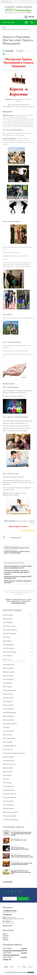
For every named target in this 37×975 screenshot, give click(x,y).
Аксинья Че (6, 727)
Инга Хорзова (7, 782)
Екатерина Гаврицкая (10, 797)
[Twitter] (12, 891)
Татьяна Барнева (8, 644)
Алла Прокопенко (8, 731)
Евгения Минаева (8, 757)
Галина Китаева (8, 615)
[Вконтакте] (4, 891)
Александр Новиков (9, 794)
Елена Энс (6, 779)
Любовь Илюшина (8, 672)
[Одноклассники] (15, 891)
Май (25, 29)
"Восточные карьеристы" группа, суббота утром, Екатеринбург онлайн (18, 567)
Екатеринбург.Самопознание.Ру (14, 950)
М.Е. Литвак (6, 637)
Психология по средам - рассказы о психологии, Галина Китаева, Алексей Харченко (16, 572)
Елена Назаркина (8, 786)
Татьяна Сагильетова (9, 816)
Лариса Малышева (9, 738)
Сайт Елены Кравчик (10, 955)
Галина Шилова (8, 749)
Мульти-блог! (7, 659)
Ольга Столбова (8, 705)
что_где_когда (15, 537)
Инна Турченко (7, 734)
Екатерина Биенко (9, 760)
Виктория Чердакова (9, 633)
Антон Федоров (8, 622)
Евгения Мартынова (9, 712)
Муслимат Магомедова (10, 819)
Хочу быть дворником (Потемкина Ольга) (16, 547)
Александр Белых (8, 664)
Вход (23, 603)
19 (28, 29)
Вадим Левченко (8, 716)
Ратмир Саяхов (7, 694)
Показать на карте (7, 925)
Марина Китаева (8, 808)
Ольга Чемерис (8, 655)
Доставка (6, 935)
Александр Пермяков (10, 630)
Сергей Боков (7, 775)
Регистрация (16, 603)
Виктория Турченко (9, 764)
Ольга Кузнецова (8, 805)
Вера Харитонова (8, 720)
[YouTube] (19, 891)
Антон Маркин (7, 641)
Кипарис (6, 959)
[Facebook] (8, 891)
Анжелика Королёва (9, 652)
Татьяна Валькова (8, 790)
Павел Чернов (7, 686)
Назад (4, 27)
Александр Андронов (10, 723)
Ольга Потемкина (8, 709)
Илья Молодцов (8, 698)
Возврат (5, 937)
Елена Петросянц (8, 679)
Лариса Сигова (7, 619)
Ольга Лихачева (8, 801)
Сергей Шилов (7, 771)
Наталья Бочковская (9, 690)
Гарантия (5, 939)
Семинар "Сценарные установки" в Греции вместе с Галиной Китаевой (16, 552)
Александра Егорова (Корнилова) (14, 753)
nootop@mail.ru (7, 914)
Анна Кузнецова (8, 675)
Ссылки (23, 948)
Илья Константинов (9, 626)
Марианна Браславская (10, 812)
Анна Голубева (7, 742)
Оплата (5, 934)
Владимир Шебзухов (9, 745)
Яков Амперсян (8, 701)
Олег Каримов (7, 683)
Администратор (8, 768)
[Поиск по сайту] (31, 22)
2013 (22, 29)
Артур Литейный (8, 668)
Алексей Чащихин (8, 648)
